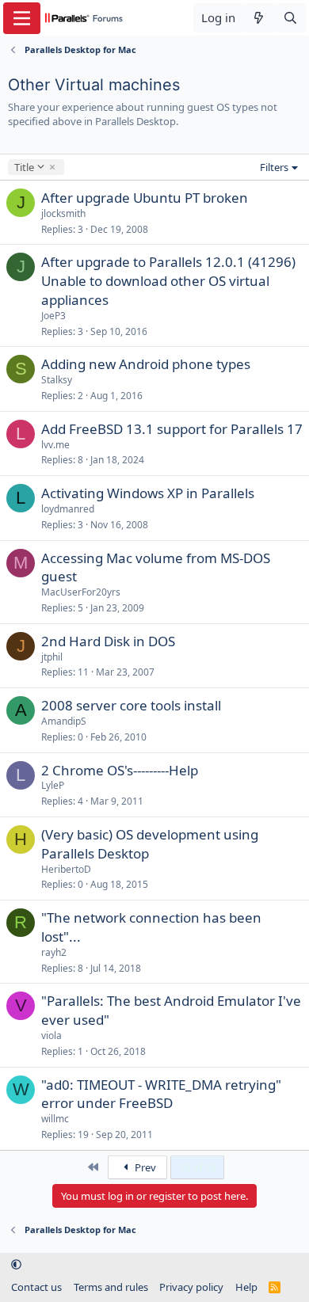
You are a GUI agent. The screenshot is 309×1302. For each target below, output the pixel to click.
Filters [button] (274, 167)
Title (23, 167)
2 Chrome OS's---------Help (119, 770)
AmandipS (63, 721)
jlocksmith (63, 213)
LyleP (52, 785)
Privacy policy (191, 1287)
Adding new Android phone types (145, 364)
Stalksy (56, 379)
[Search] (290, 17)
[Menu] (21, 18)
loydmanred (67, 509)
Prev (144, 1167)
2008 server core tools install (131, 705)
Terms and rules (111, 1287)
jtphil (52, 657)
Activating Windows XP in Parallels (147, 493)
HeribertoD (66, 869)
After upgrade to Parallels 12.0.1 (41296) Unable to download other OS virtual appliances (168, 281)
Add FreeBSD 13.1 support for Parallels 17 (172, 429)
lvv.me (55, 444)
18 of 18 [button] (197, 1167)
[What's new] (258, 17)
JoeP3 (53, 315)
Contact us (36, 1287)
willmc (55, 1118)
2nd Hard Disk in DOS (108, 641)
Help (246, 1287)
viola (51, 1035)
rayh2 (54, 952)
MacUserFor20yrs (80, 592)
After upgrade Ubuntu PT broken (144, 197)
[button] (16, 1264)
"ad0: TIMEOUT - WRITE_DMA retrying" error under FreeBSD (161, 1094)
